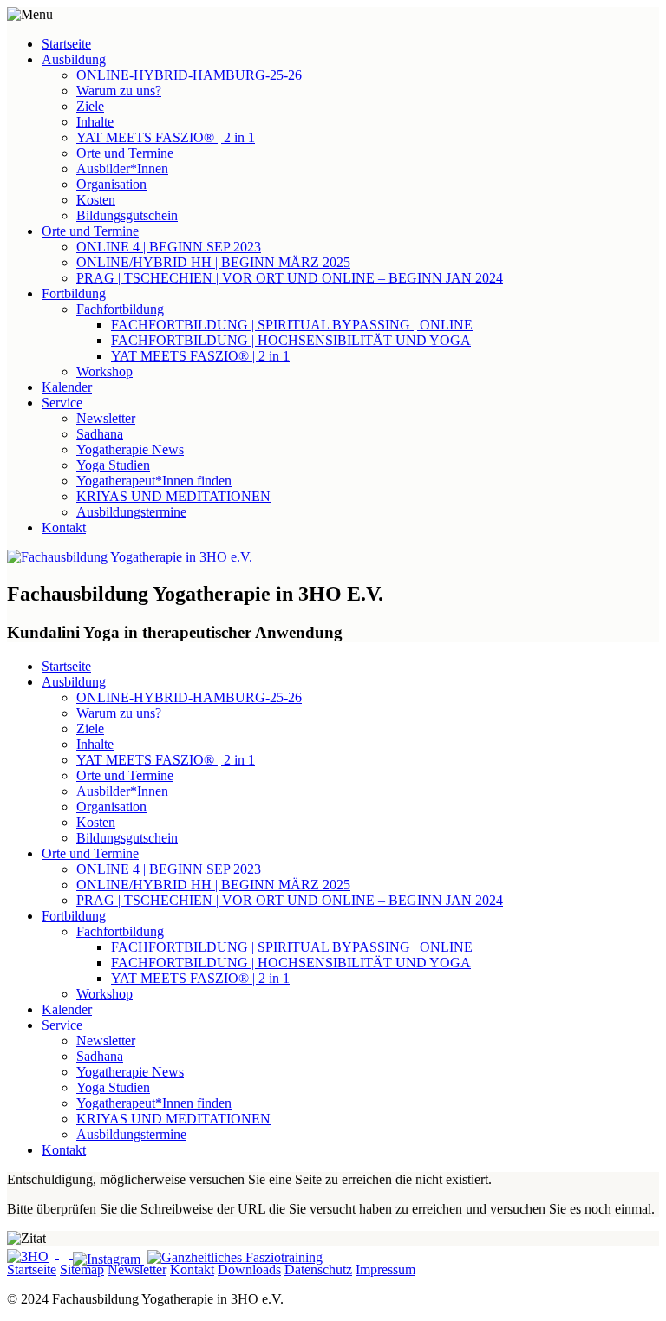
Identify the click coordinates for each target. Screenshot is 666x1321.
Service (62, 402)
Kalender (67, 387)
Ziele (90, 106)
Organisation (111, 184)
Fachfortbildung (120, 309)
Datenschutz (318, 1269)
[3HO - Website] (33, 1253)
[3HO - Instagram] (108, 1259)
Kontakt (64, 527)
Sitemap (82, 1269)
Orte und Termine (124, 153)
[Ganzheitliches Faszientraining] (235, 1253)
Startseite (66, 43)
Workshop (104, 371)
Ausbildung (74, 59)
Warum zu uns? (118, 90)
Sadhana (99, 433)
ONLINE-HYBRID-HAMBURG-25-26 (189, 75)
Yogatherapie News (130, 449)
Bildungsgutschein (127, 215)
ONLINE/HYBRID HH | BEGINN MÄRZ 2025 (213, 262)
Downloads (249, 1269)
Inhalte (95, 121)
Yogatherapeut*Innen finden (154, 480)
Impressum (385, 1269)
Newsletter (105, 418)
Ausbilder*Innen (122, 168)
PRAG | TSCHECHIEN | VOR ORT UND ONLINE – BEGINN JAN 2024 (289, 277)
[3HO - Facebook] (66, 1253)
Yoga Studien (113, 465)
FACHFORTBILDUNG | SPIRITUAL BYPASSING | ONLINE (292, 324)
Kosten (95, 199)
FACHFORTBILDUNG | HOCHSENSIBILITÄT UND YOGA (291, 340)
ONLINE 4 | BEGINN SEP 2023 (168, 246)
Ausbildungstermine (131, 511)
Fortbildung (74, 293)
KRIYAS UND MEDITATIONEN (173, 496)
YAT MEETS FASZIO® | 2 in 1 (165, 137)
